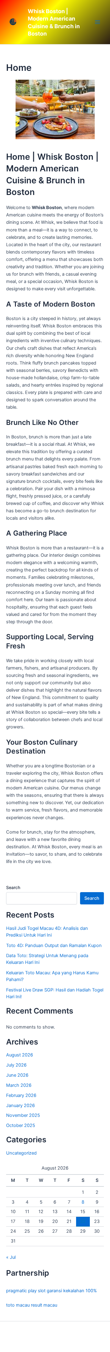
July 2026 (16, 1065)
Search (13, 887)
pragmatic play (21, 1290)
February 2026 (21, 1095)
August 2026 (19, 1055)
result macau (44, 1305)
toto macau (18, 1305)
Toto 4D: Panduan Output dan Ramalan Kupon (54, 945)
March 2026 (18, 1085)
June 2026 (17, 1075)
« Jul (11, 1257)
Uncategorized (21, 1153)
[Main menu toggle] (97, 22)
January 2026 (20, 1105)
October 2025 (20, 1125)
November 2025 (23, 1115)
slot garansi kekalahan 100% (67, 1290)
